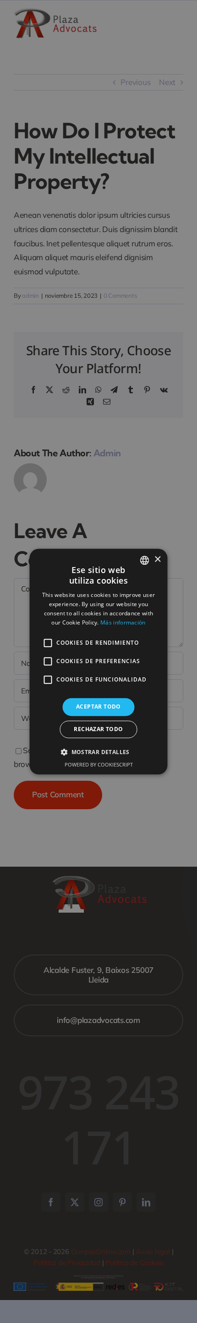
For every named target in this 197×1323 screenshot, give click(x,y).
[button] (98, 751)
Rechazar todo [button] (98, 729)
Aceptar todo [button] (98, 707)
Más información (123, 622)
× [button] (157, 559)
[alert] (98, 661)
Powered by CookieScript (99, 764)
